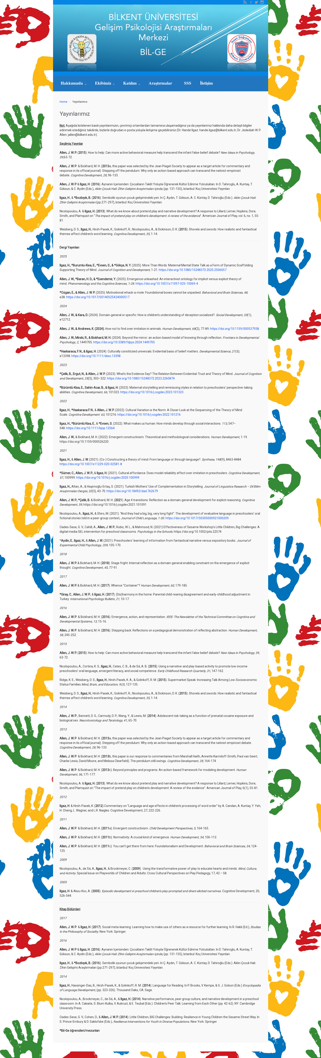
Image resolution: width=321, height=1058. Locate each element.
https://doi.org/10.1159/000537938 (234, 328)
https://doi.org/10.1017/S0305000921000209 (197, 518)
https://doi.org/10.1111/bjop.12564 (90, 428)
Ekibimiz (103, 83)
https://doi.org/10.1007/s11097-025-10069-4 (167, 283)
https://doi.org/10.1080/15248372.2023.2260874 (141, 378)
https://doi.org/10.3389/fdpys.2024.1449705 (124, 342)
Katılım (130, 83)
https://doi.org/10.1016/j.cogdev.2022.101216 (149, 414)
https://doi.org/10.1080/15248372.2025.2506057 (192, 270)
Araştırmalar (161, 83)
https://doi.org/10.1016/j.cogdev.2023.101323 (151, 392)
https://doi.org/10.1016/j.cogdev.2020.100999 (107, 477)
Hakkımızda (72, 83)
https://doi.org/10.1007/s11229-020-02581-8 (91, 464)
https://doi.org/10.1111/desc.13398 (96, 356)
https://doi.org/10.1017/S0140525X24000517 (97, 297)
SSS (187, 83)
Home (63, 101)
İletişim (206, 83)
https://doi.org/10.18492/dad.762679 (132, 491)
